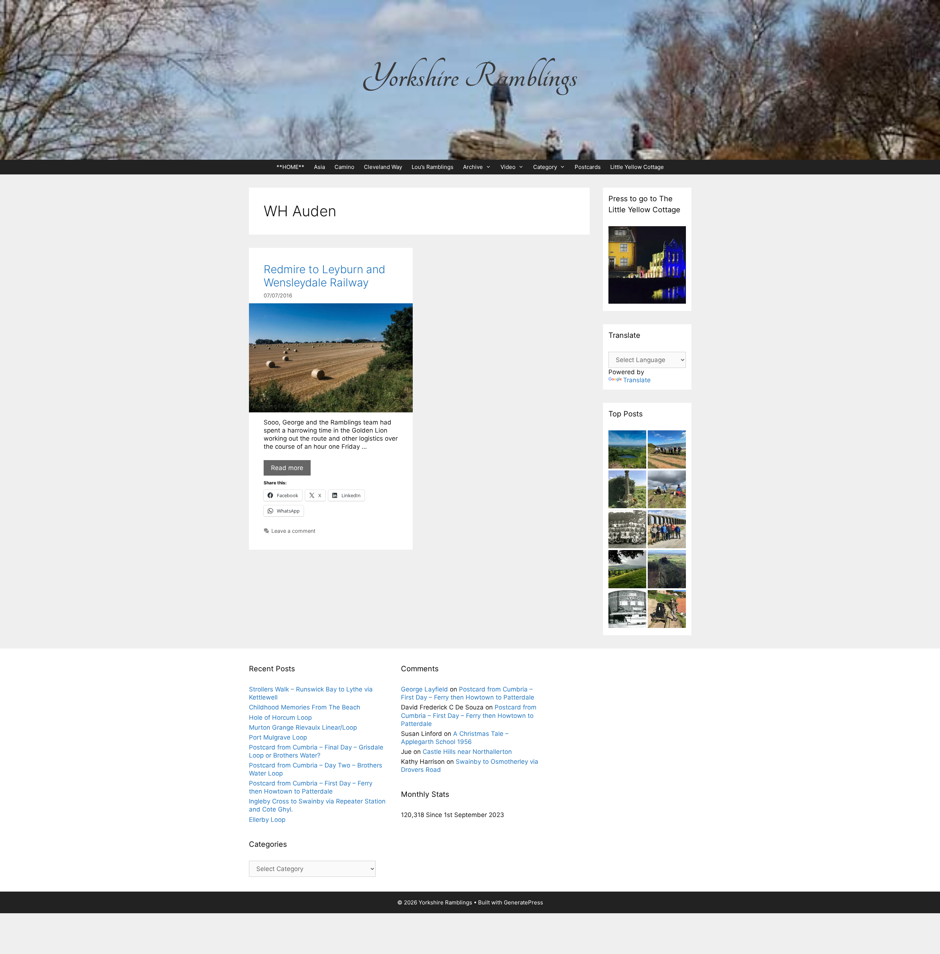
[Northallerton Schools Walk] (627, 530)
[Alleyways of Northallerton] (627, 610)
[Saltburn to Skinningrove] (667, 450)
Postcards (588, 166)
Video (508, 166)
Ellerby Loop (267, 819)
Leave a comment (293, 531)
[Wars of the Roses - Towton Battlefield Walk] (627, 490)
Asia (319, 166)
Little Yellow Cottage (637, 166)
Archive (473, 166)
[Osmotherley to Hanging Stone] (667, 570)
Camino (344, 166)
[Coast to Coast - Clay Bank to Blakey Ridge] (667, 490)
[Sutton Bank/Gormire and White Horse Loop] (627, 450)
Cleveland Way (383, 166)
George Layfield (424, 689)
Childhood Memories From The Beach (304, 707)
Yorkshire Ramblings (470, 76)
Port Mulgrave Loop (278, 737)
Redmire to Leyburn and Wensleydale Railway (324, 276)
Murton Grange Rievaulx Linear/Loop (303, 727)
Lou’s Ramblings (432, 166)
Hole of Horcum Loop (280, 717)
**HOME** (290, 166)
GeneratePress (523, 902)
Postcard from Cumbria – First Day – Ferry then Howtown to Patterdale (468, 715)
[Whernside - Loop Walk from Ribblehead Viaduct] (667, 530)
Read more (287, 467)
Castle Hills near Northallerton (467, 751)
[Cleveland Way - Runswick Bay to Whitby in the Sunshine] (667, 610)
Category (545, 166)
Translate (637, 380)
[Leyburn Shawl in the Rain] (627, 570)
